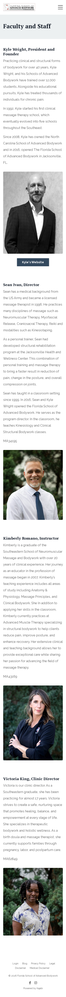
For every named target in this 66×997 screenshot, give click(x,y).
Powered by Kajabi (33, 988)
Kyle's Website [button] (33, 262)
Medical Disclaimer (40, 968)
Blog (24, 963)
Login (15, 963)
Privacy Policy (38, 963)
